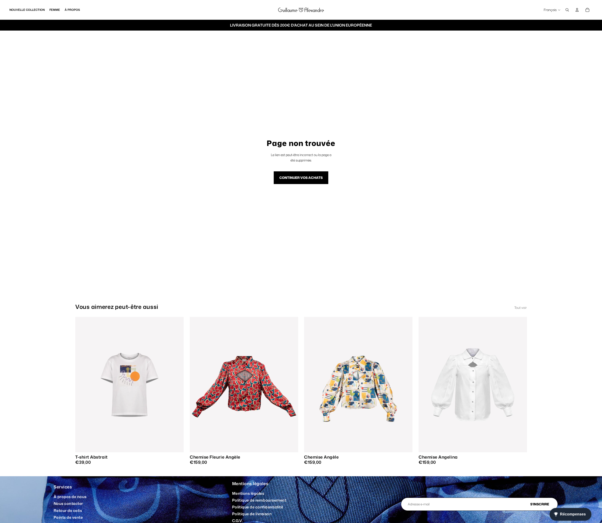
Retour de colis (68, 510)
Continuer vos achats (301, 177)
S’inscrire (539, 504)
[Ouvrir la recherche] (567, 10)
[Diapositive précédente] (82, 384)
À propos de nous (70, 496)
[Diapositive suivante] (177, 384)
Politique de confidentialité (257, 507)
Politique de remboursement (259, 500)
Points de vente (68, 517)
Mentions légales (248, 493)
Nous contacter (68, 503)
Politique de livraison (252, 513)
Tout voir (520, 307)
